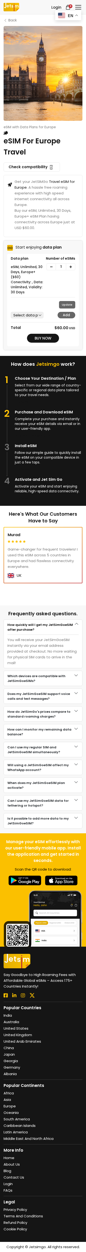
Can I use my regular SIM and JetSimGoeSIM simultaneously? (33, 749)
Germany (12, 1067)
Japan (9, 1054)
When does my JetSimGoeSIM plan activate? (36, 785)
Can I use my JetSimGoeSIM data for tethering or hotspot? (38, 803)
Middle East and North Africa (29, 1138)
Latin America (16, 1132)
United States (16, 1028)
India (8, 1015)
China (9, 1047)
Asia (7, 1099)
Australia (11, 1021)
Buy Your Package (31, 435)
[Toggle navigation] (78, 7)
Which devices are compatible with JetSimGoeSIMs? (36, 678)
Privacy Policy (15, 1209)
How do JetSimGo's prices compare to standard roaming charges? (38, 714)
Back (12, 20)
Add (66, 315)
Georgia (11, 1060)
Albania (10, 1073)
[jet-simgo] (11, 7)
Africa (9, 1093)
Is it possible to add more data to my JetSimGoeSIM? (38, 821)
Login (8, 1183)
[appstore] (61, 880)
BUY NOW (43, 338)
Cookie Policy (15, 1229)
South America (17, 1119)
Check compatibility (28, 166)
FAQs (8, 1190)
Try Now (22, 401)
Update (67, 305)
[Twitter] (32, 995)
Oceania (11, 1112)
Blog (7, 1170)
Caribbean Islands (20, 1125)
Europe (10, 1106)
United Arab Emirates (22, 1041)
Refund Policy (15, 1222)
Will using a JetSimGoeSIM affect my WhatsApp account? (38, 767)
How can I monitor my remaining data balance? (39, 732)
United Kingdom (18, 1034)
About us (12, 1164)
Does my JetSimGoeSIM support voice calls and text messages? (38, 696)
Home (9, 1157)
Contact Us (14, 1177)
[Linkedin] (14, 995)
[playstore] (25, 880)
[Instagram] (23, 995)
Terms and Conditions (23, 1216)
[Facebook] (6, 995)
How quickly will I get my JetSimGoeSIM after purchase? (40, 627)
